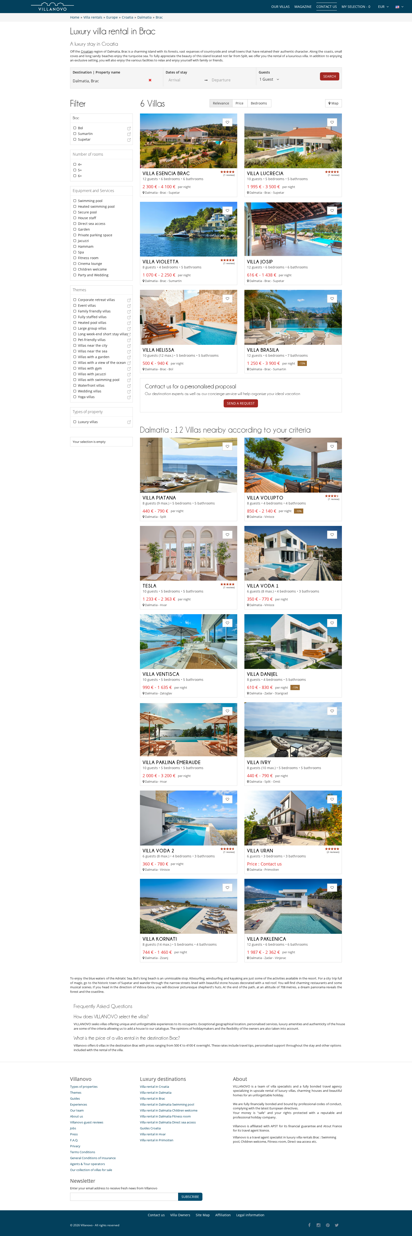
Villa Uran (260, 850)
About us (76, 1116)
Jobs (73, 1128)
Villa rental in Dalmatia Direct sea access (168, 1122)
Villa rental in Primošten (156, 1140)
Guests (264, 72)
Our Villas (280, 6)
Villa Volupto (265, 497)
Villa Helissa (158, 349)
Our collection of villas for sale (91, 1170)
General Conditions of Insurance (93, 1158)
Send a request (241, 403)
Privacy (75, 1146)
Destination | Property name (96, 72)
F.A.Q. (74, 1140)
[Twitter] (337, 1225)
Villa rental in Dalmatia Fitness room (165, 1116)
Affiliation (223, 1215)
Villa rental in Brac (152, 1098)
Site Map (203, 1215)
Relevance (221, 103)
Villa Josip (260, 261)
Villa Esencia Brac (166, 173)
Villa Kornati (160, 938)
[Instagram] (318, 1225)
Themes (75, 1092)
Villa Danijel (262, 674)
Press (74, 1134)
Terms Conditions (82, 1152)
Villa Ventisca (161, 674)
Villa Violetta (161, 261)
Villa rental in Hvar (153, 1134)
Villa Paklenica (266, 938)
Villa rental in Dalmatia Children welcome (168, 1110)
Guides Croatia (150, 1128)
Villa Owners (180, 1215)
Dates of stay (176, 72)
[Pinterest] (327, 1225)
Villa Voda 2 (159, 850)
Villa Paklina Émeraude (172, 762)
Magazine (303, 6)
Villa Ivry (259, 762)
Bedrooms (259, 103)
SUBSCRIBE (190, 1196)
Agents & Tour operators (87, 1164)
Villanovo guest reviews (86, 1122)
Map (334, 103)
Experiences (78, 1104)
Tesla (149, 585)
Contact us (326, 6)
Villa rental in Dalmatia (155, 1092)
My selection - (356, 6)
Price (240, 103)
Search (329, 76)
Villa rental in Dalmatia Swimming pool (167, 1104)
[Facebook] (309, 1225)
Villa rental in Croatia (154, 1086)
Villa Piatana (159, 497)
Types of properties (84, 1086)
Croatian (87, 51)
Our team (77, 1110)
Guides (75, 1098)
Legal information (250, 1215)
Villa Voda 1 (263, 585)
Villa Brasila (263, 349)
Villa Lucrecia (265, 173)
